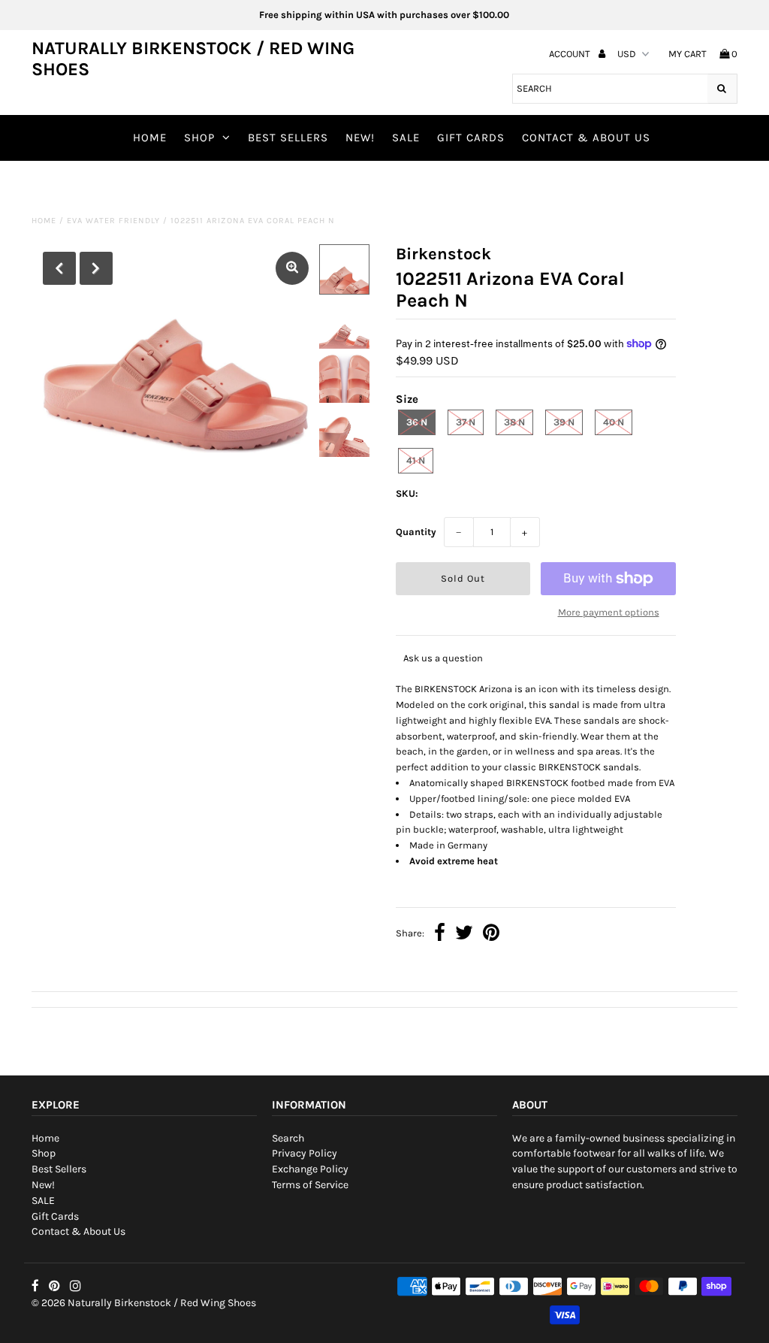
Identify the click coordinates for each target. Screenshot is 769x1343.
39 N (563, 422)
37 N (465, 422)
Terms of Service (310, 1184)
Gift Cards (471, 137)
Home (150, 137)
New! (360, 137)
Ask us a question (443, 658)
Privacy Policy (304, 1153)
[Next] (96, 268)
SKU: (407, 493)
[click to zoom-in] (292, 268)
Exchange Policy (310, 1169)
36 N (416, 422)
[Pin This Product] (491, 934)
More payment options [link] (608, 612)
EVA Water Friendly (113, 220)
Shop (199, 137)
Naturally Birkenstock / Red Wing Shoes (193, 59)
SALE (406, 137)
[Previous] (59, 268)
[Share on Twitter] (464, 934)
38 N (514, 422)
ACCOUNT (571, 53)
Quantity (416, 531)
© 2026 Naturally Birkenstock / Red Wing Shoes (144, 1302)
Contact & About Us (586, 137)
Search (288, 1138)
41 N (415, 460)
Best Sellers (288, 137)
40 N (613, 422)
